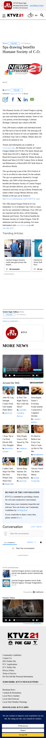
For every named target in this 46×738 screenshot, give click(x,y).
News (22, 312)
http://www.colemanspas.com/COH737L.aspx (21, 199)
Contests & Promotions (12, 693)
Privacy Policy (8, 670)
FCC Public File (9, 667)
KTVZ (7, 90)
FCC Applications (10, 664)
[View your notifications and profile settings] (40, 542)
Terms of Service (9, 673)
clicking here (22, 510)
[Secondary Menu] (6, 15)
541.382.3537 (8, 228)
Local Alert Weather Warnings (15, 702)
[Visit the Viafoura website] (38, 592)
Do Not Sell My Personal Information (18, 676)
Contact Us (7, 658)
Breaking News (9, 690)
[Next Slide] (41, 254)
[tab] (10, 542)
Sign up (39, 527)
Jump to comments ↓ (11, 321)
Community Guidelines (12, 655)
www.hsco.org (8, 148)
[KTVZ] (16, 15)
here (20, 518)
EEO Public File (9, 661)
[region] (23, 560)
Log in (33, 527)
